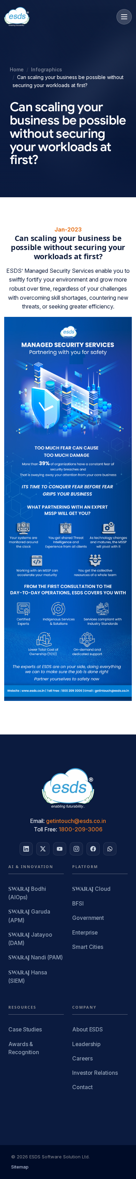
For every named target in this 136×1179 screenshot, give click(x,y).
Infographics (46, 69)
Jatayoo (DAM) (30, 938)
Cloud (91, 889)
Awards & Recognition (23, 1048)
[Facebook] (93, 848)
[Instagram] (76, 848)
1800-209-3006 (81, 829)
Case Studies (25, 1029)
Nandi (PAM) (35, 957)
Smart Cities (87, 947)
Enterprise (85, 932)
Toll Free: (45, 829)
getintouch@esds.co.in (76, 820)
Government (88, 918)
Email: (37, 820)
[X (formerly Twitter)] (43, 848)
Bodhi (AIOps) (27, 893)
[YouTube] (59, 848)
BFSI (78, 903)
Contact (82, 1087)
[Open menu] (124, 16)
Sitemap (20, 1167)
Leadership (86, 1044)
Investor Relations (95, 1073)
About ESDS (87, 1029)
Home (17, 69)
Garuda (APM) (29, 915)
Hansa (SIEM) (27, 976)
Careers (82, 1058)
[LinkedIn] (26, 848)
